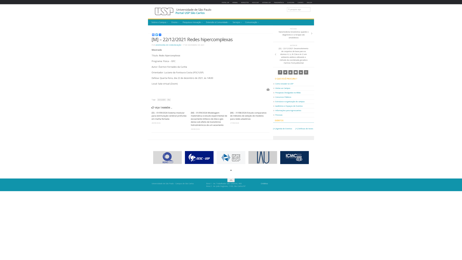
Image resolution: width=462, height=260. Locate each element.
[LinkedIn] (301, 72)
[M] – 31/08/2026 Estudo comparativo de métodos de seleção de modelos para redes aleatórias (248, 115)
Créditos (264, 183)
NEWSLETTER (245, 2)
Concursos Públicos (283, 97)
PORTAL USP (225, 2)
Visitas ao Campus (282, 88)
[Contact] (296, 72)
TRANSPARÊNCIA (279, 2)
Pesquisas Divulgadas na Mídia (288, 92)
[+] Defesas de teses (304, 128)
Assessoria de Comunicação (168, 45)
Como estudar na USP (284, 83)
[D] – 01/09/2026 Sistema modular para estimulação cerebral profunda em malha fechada (169, 115)
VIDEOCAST (255, 2)
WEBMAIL (235, 2)
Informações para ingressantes (288, 110)
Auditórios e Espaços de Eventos (289, 106)
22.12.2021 (161, 100)
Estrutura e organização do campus (290, 101)
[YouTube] (290, 72)
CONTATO (300, 2)
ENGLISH (309, 2)
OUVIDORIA (290, 2)
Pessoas (278, 115)
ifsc (169, 100)
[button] (231, 170)
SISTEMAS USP (266, 2)
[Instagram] (306, 72)
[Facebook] (280, 72)
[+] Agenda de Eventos (282, 128)
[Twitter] (285, 72)
